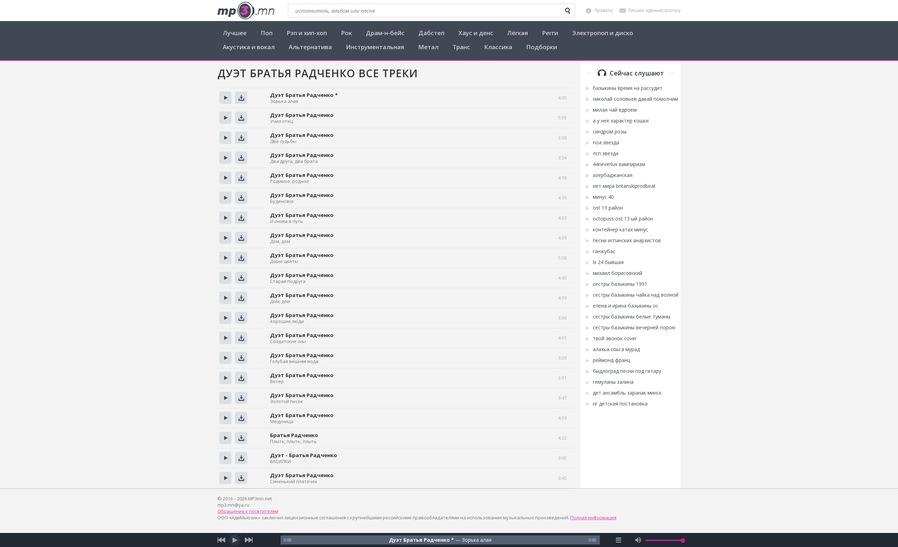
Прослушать (225, 98)
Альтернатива (310, 47)
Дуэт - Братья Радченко (303, 455)
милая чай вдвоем (615, 110)
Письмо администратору (654, 10)
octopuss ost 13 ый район (623, 219)
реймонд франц (611, 360)
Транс (461, 47)
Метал (428, 47)
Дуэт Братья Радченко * (304, 95)
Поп (267, 33)
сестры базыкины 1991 (620, 284)
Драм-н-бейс (385, 33)
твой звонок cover (615, 338)
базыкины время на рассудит (627, 88)
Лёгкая (517, 33)
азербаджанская (612, 175)
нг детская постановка (620, 404)
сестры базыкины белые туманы (631, 316)
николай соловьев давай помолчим (635, 99)
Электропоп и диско (602, 33)
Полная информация (593, 517)
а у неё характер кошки (621, 121)
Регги (550, 33)
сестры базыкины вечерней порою (634, 327)
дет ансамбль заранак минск (627, 393)
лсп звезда (605, 153)
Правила (603, 10)
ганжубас (604, 251)
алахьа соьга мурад (616, 349)
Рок (346, 33)
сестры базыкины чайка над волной (635, 295)
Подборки (541, 47)
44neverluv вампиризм (619, 164)
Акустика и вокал (249, 47)
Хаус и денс (475, 33)
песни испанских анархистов (627, 240)
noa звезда (606, 142)
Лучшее (235, 33)
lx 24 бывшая (608, 262)
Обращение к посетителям (247, 511)
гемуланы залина (613, 382)
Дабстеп (431, 33)
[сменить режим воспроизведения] (618, 540)
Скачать (241, 98)
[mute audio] (638, 539)
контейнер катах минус (620, 229)
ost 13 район (608, 208)
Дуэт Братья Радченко (302, 115)
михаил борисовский (617, 273)
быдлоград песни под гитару (627, 371)
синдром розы (609, 131)
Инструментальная (375, 47)
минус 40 (603, 197)
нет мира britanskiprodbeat (624, 186)
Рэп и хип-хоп (307, 33)
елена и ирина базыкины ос (625, 306)
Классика (498, 47)
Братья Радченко (294, 435)
